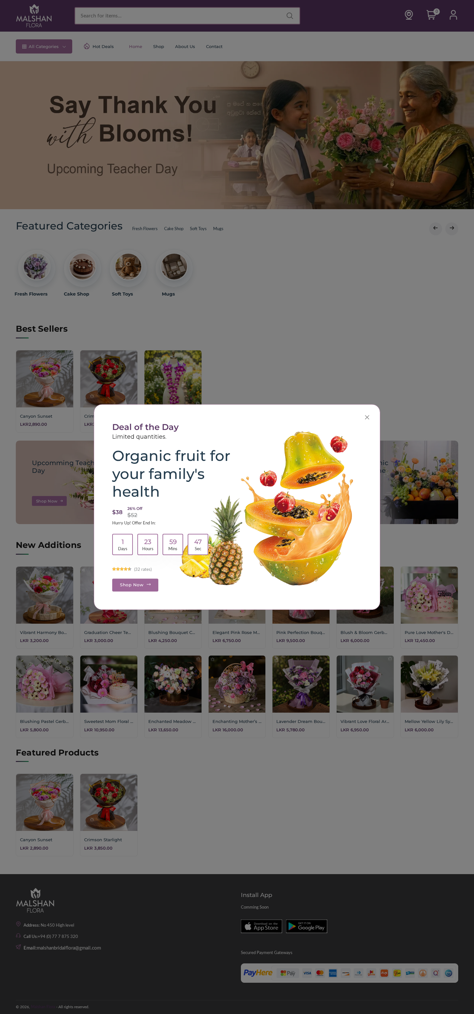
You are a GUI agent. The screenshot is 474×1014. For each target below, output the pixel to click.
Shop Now (132, 584)
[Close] (367, 417)
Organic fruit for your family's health (171, 473)
